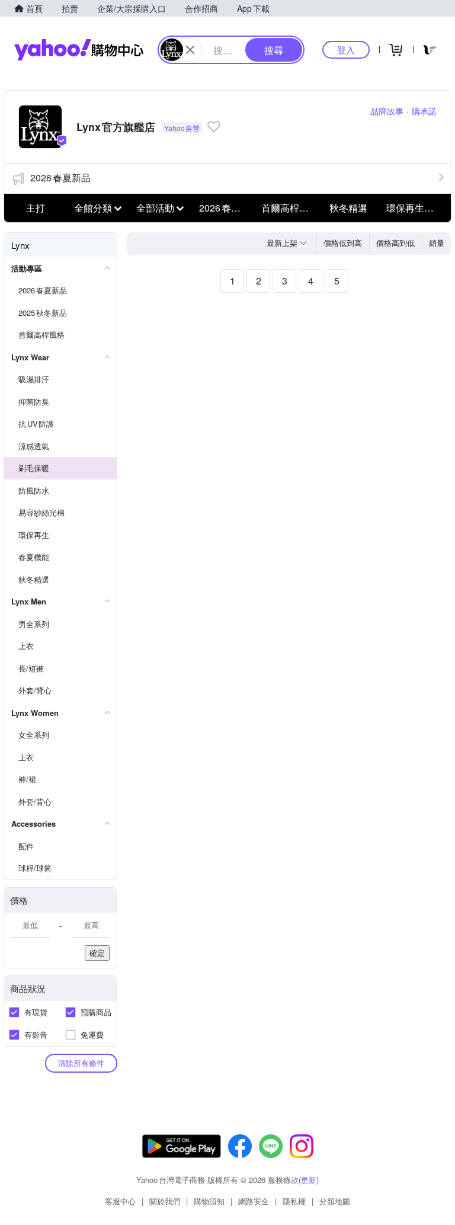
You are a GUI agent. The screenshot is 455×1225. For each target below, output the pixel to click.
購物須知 (209, 1201)
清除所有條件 (81, 1063)
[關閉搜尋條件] (190, 50)
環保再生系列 (414, 208)
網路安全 (253, 1201)
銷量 (436, 242)
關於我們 (164, 1201)
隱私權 (294, 1201)
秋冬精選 (348, 208)
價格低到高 (342, 242)
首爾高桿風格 (289, 208)
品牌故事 (386, 111)
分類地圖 (334, 1201)
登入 (346, 49)
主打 (35, 208)
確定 (97, 952)
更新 (308, 1179)
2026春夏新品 (60, 177)
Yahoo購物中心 (78, 50)
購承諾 (424, 111)
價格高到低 (395, 242)
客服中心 (120, 1201)
